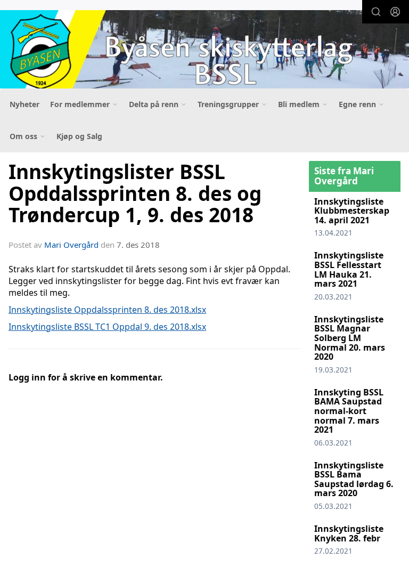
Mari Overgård (71, 244)
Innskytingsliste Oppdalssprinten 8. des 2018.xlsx (107, 309)
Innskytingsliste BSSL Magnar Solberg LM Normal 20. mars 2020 (349, 337)
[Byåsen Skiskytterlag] (204, 51)
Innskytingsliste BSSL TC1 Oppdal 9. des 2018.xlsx (107, 327)
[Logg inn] (395, 11)
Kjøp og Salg (79, 136)
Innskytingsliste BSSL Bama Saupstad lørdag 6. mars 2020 (354, 479)
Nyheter (24, 104)
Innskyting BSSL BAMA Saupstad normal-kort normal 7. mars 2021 (348, 410)
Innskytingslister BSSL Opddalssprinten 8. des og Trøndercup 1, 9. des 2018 (135, 193)
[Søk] (376, 11)
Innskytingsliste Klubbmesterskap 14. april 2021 (351, 211)
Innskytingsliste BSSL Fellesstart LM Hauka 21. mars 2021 (348, 269)
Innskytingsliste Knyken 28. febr (348, 533)
